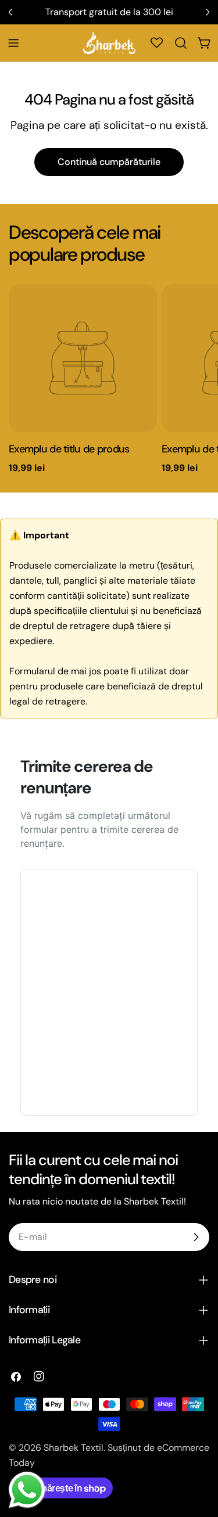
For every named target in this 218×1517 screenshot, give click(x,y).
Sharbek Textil (73, 1447)
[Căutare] (180, 43)
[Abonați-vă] (196, 1237)
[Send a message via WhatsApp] (27, 1490)
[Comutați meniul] (13, 43)
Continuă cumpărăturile (109, 162)
